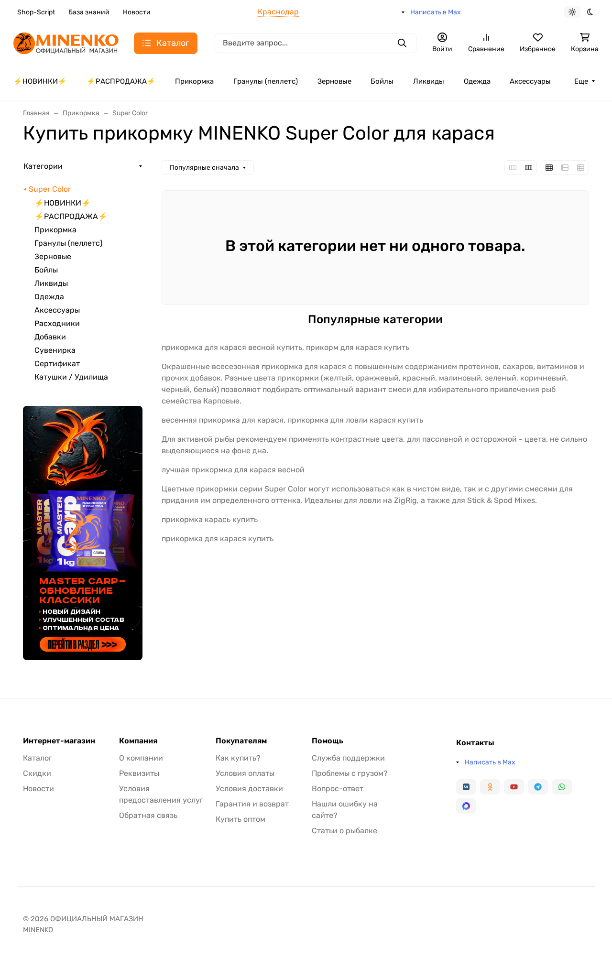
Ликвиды (428, 81)
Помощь (327, 741)
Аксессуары (530, 81)
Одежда (477, 81)
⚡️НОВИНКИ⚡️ (40, 81)
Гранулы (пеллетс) (265, 81)
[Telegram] (538, 787)
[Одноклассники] (490, 787)
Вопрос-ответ (337, 788)
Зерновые (334, 81)
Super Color (50, 189)
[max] (466, 806)
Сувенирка (55, 350)
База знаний (88, 12)
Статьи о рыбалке (344, 830)
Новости (137, 12)
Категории (43, 166)
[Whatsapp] (562, 787)
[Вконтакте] (466, 787)
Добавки (50, 336)
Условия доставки (249, 788)
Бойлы (382, 81)
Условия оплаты (245, 773)
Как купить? (238, 757)
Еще (581, 81)
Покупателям (241, 741)
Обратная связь (148, 815)
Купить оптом (240, 819)
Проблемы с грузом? (350, 773)
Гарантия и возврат (252, 803)
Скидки (37, 773)
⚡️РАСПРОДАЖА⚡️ (121, 81)
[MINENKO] (66, 42)
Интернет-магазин (59, 741)
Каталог (37, 757)
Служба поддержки (348, 757)
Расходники (57, 323)
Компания (138, 741)
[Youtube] (514, 787)
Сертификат (57, 363)
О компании (141, 757)
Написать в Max (435, 12)
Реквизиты (139, 773)
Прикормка (194, 81)
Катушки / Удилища (71, 376)
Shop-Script (36, 12)
